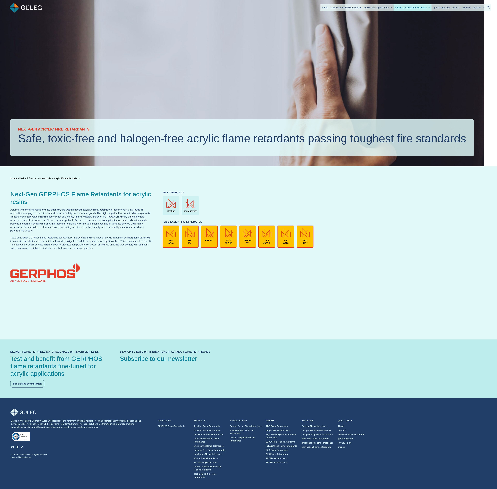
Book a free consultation (27, 383)
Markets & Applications (376, 7)
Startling (21, 457)
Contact (466, 7)
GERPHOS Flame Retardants (346, 7)
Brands (28, 457)
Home (325, 7)
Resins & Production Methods (411, 7)
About (455, 7)
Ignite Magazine (441, 7)
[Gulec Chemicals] (25, 7)
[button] (488, 7)
